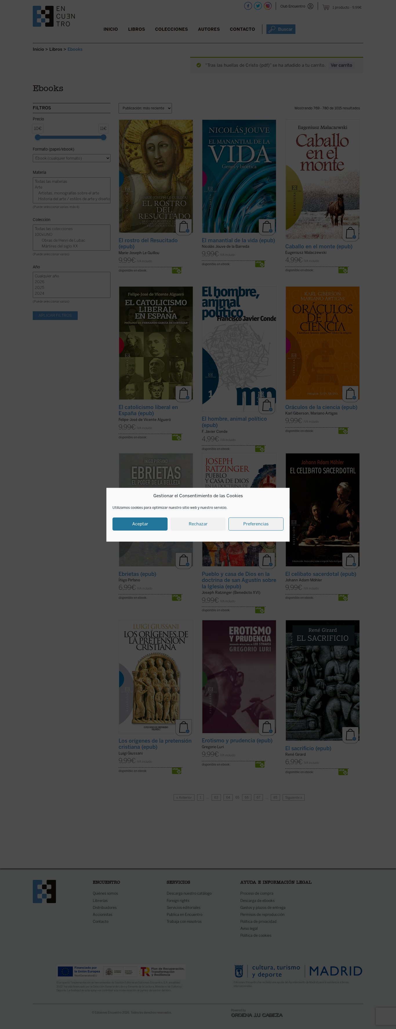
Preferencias (256, 523)
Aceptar (140, 523)
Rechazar (198, 523)
